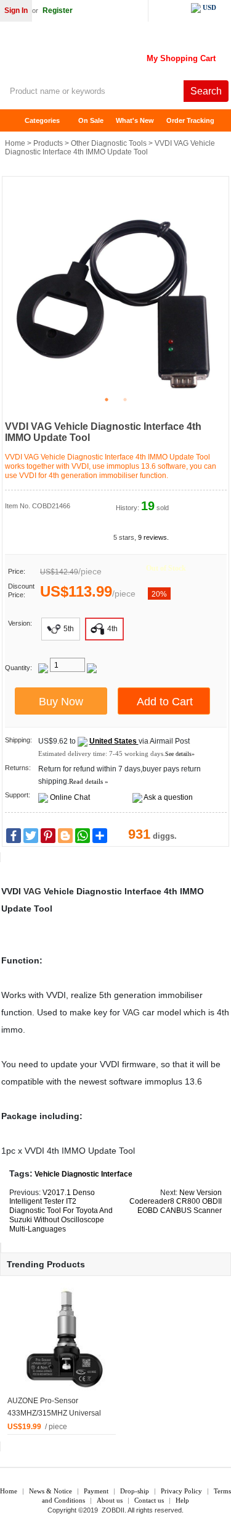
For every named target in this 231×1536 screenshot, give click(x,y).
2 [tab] (125, 399)
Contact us (149, 1500)
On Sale (90, 120)
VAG (32, 891)
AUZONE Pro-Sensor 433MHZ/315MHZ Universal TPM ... (54, 1413)
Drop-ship (134, 1491)
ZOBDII (113, 1510)
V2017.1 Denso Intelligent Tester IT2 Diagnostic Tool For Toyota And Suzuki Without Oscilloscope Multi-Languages (61, 1211)
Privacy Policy (181, 1491)
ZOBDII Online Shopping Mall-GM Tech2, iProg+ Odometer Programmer (98, 55)
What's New (135, 120)
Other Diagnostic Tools (109, 143)
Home (15, 120)
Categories (42, 120)
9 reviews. (153, 537)
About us (110, 1500)
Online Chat (70, 797)
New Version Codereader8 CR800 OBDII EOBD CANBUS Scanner (175, 1201)
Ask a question (168, 797)
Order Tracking (190, 120)
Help (182, 1500)
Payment (96, 1491)
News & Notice (50, 1491)
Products (48, 143)
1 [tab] (106, 399)
